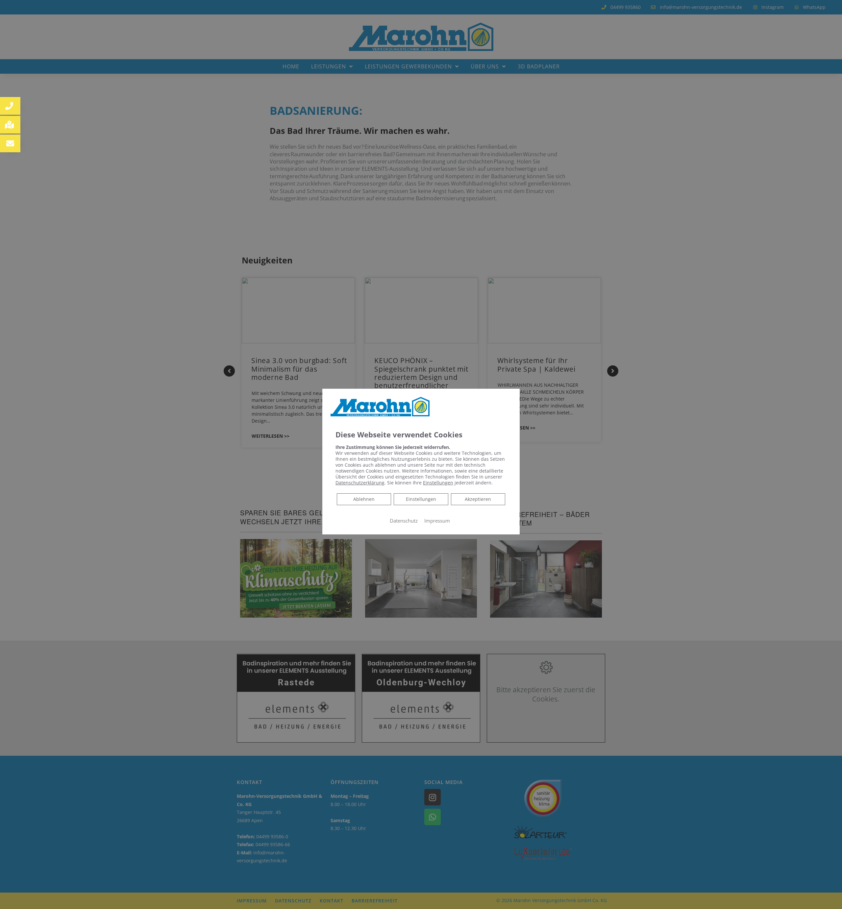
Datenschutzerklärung (359, 482)
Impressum (437, 520)
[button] (10, 106)
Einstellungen (421, 499)
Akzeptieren (478, 499)
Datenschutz (404, 520)
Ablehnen (364, 499)
